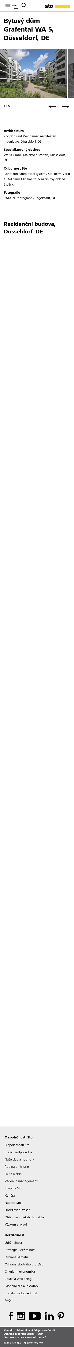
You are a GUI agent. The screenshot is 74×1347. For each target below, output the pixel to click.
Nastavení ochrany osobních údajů (25, 1337)
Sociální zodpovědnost (21, 1293)
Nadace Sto (13, 1203)
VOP (40, 1334)
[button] (52, 106)
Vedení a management (21, 1181)
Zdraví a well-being (18, 1279)
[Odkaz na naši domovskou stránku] (57, 6)
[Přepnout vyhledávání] (23, 6)
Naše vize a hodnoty (19, 1159)
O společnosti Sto (19, 1137)
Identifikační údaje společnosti (36, 1330)
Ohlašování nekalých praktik (24, 1217)
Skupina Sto (13, 1188)
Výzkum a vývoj (16, 1224)
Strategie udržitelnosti (20, 1250)
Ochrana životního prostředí (24, 1264)
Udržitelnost (14, 1235)
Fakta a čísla (13, 1174)
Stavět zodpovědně (18, 1152)
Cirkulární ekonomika (20, 1272)
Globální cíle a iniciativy (21, 1286)
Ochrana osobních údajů (19, 1334)
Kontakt (8, 1330)
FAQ (8, 1301)
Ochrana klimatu (16, 1257)
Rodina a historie (17, 1167)
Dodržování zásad (17, 1210)
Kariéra (10, 1196)
